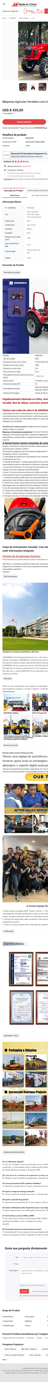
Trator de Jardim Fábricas (14, 1355)
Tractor (27, 1325)
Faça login (8, 179)
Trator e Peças (23, 18)
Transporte (12, 18)
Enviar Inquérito (24, 122)
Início (4, 18)
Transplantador (8, 1325)
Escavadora (29, 1316)
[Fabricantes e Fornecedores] (24, 4)
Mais (4, 1359)
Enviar (24, 1291)
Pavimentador (7, 1316)
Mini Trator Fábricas (29, 1349)
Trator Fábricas (10, 1349)
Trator (33, 18)
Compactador (7, 1321)
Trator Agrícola (35, 1355)
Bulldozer (28, 1321)
